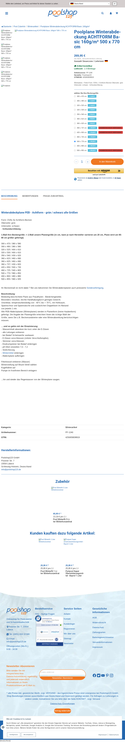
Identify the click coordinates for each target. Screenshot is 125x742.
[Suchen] (102, 13)
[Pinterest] (107, 675)
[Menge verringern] (76, 162)
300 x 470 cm (86, 96)
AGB (94, 617)
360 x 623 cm (86, 119)
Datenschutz (114, 735)
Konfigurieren (14, 734)
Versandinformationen (102, 642)
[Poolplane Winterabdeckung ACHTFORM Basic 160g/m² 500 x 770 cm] (43, 58)
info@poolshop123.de (11, 469)
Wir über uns (69, 634)
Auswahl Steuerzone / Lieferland (89, 61)
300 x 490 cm (86, 101)
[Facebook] (94, 675)
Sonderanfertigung (95, 288)
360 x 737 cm (99, 128)
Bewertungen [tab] (30, 196)
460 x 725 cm (86, 137)
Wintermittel (8, 353)
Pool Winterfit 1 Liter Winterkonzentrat (50, 572)
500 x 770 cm (86, 141)
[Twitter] (98, 675)
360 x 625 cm (86, 123)
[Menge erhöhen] (87, 162)
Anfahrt (67, 614)
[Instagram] (111, 675)
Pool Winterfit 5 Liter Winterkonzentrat (62, 520)
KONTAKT (81, 699)
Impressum (103, 735)
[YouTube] (103, 675)
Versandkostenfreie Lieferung (92, 58)
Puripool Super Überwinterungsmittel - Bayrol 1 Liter (75, 573)
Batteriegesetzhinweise (103, 637)
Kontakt (67, 619)
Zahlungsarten (98, 632)
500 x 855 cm (99, 150)
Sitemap (67, 638)
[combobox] (89, 3)
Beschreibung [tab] (9, 196)
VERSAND (51, 693)
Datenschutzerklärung (16, 676)
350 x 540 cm (86, 114)
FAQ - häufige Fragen (45, 614)
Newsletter (68, 643)
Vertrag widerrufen (62, 711)
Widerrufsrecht (99, 622)
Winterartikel (71, 427)
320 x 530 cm (86, 110)
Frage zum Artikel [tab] (53, 196)
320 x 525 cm (86, 105)
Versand (96, 699)
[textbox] (89, 3)
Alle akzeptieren (28, 734)
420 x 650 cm (99, 132)
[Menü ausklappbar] (6, 13)
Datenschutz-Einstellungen (62, 703)
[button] (99, 172)
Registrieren (69, 629)
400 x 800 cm (86, 146)
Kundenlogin (69, 624)
